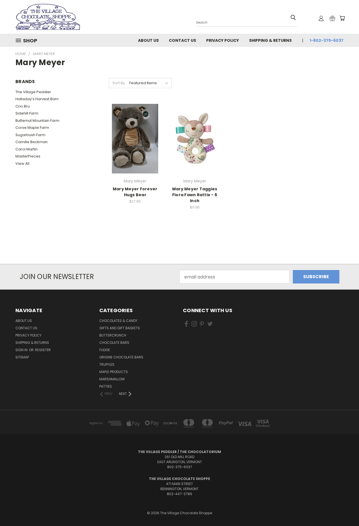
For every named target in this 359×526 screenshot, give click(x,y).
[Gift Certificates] (332, 18)
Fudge (104, 349)
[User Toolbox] (321, 18)
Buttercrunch (112, 335)
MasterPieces (27, 156)
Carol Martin (26, 149)
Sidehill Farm (26, 113)
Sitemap (22, 357)
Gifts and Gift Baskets (119, 328)
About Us (148, 40)
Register (43, 349)
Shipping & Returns (270, 40)
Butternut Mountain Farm (37, 120)
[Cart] (342, 18)
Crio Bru (22, 106)
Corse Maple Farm (32, 127)
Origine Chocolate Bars (121, 357)
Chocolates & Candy (118, 320)
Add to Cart (135, 149)
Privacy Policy (222, 40)
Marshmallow (112, 379)
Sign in (21, 349)
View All (22, 163)
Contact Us (182, 40)
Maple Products (113, 371)
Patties (105, 386)
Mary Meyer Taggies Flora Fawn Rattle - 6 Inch (194, 194)
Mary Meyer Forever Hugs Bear (135, 192)
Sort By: (119, 83)
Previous (343, 508)
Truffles (106, 364)
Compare (133, 138)
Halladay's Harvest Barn (37, 99)
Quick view (135, 126)
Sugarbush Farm (30, 135)
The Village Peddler (33, 92)
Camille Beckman (31, 142)
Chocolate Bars (114, 342)
